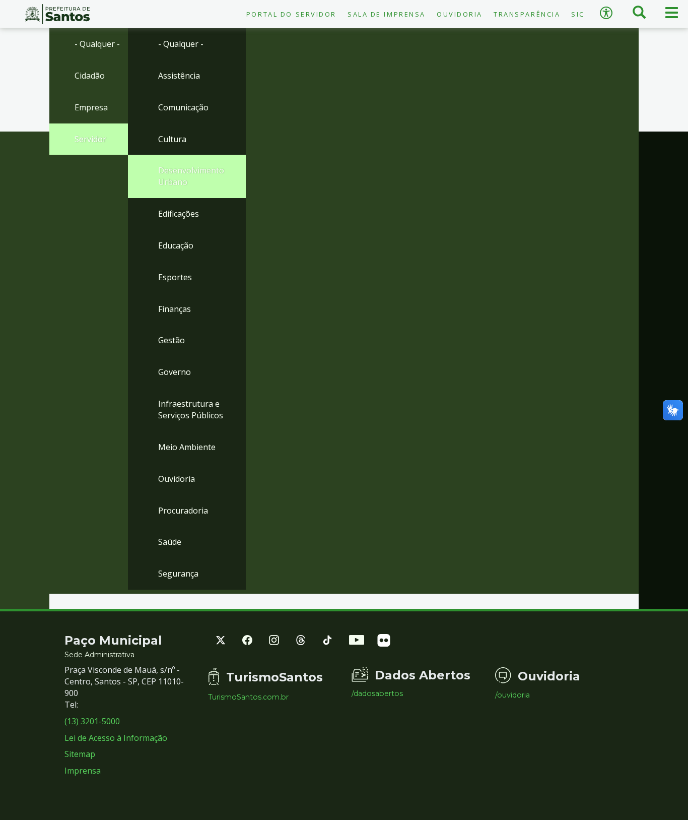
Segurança (178, 573)
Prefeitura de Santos (57, 14)
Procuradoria (183, 510)
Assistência (179, 75)
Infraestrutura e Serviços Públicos (190, 409)
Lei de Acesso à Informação (115, 737)
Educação (175, 245)
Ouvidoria (460, 14)
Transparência (527, 14)
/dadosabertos (377, 693)
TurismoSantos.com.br (248, 697)
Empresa (91, 107)
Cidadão (90, 75)
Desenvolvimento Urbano (191, 176)
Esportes (175, 277)
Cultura (172, 139)
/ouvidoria (512, 695)
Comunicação (183, 107)
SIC (578, 14)
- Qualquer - (97, 43)
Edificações (178, 213)
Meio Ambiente (187, 447)
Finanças (174, 308)
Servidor (90, 139)
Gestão (171, 340)
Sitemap (79, 754)
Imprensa (82, 770)
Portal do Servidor (291, 14)
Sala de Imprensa (387, 14)
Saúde (169, 541)
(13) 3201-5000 (92, 721)
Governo (174, 371)
